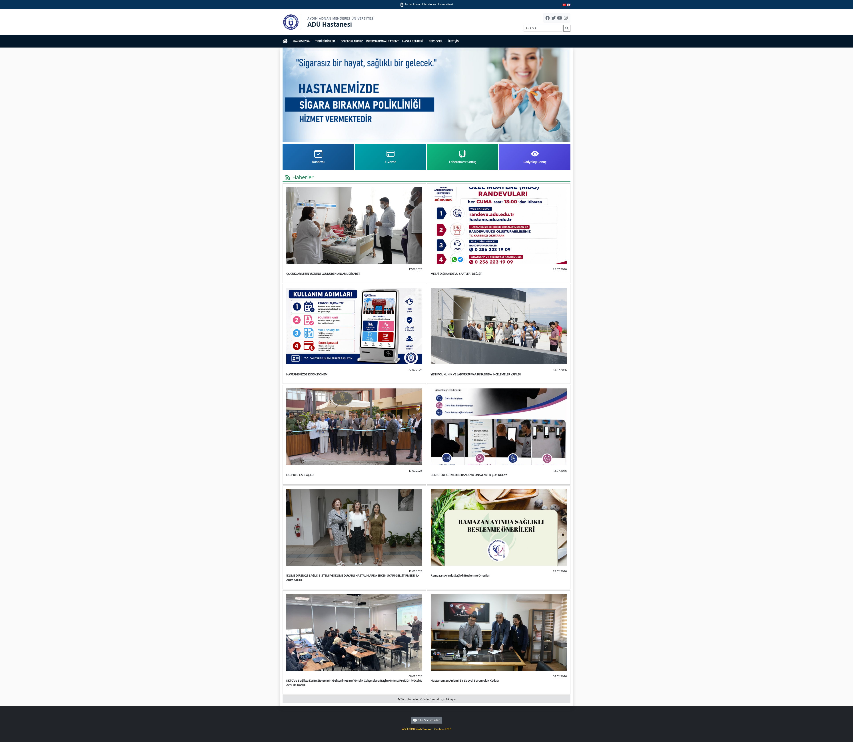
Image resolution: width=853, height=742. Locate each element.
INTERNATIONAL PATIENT (382, 41)
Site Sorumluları (428, 720)
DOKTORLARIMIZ (352, 41)
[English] (568, 4)
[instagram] (565, 18)
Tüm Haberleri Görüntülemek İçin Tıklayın (428, 699)
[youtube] (559, 18)
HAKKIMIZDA (301, 41)
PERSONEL (436, 41)
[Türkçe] (564, 4)
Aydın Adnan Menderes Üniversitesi (428, 4)
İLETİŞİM (453, 41)
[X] (553, 18)
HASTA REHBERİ (412, 41)
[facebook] (547, 18)
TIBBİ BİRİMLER (325, 41)
